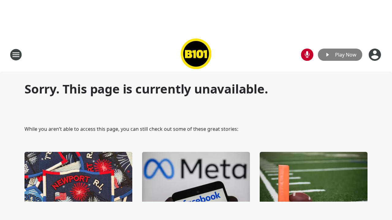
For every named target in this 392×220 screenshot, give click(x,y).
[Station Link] (196, 54)
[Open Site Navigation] (16, 55)
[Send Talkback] (307, 55)
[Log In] (375, 55)
